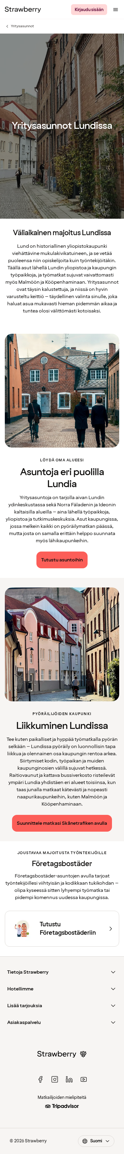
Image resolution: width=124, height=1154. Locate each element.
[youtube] (83, 1079)
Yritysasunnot (19, 26)
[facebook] (40, 1079)
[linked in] (69, 1079)
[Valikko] (116, 10)
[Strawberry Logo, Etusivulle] (23, 10)
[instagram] (54, 1079)
